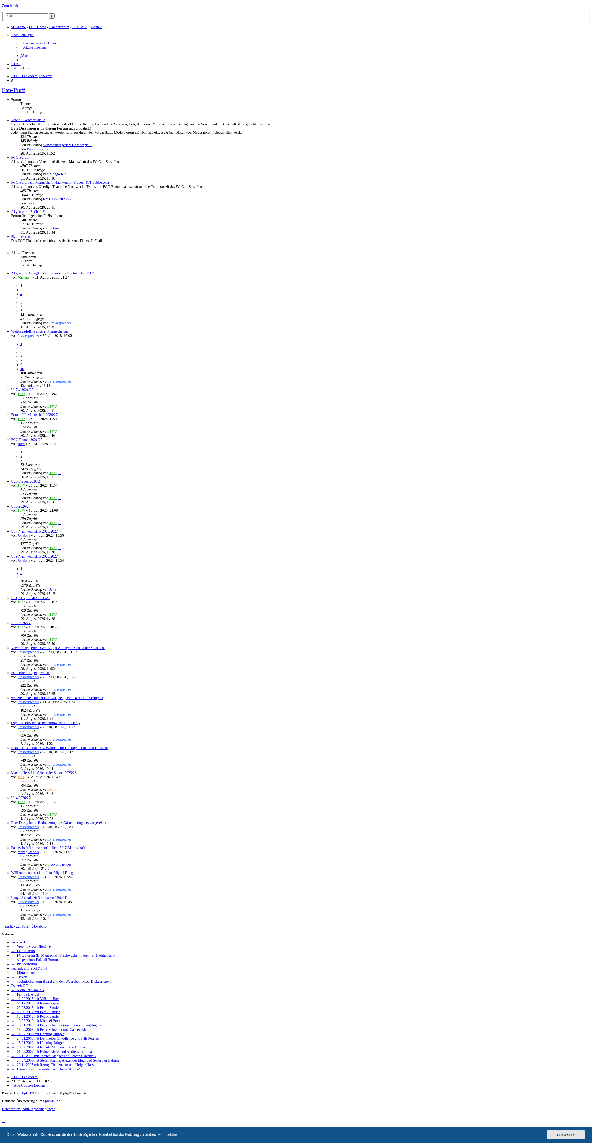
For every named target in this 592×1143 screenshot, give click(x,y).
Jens (21, 777)
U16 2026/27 (21, 506)
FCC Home (37, 27)
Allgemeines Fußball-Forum (31, 212)
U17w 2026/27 (22, 390)
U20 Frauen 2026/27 (26, 481)
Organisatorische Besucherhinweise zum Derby (45, 723)
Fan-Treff (13, 90)
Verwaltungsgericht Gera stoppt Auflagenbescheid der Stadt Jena (58, 648)
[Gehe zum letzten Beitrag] (73, 323)
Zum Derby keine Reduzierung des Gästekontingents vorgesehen (58, 823)
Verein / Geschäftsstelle (28, 120)
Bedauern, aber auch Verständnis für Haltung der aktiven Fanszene (59, 748)
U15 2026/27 (21, 623)
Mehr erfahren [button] (168, 1135)
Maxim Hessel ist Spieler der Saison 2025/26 (44, 773)
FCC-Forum (20, 157)
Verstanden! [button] (566, 1135)
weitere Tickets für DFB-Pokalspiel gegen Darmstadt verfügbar (57, 698)
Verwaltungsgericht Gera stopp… (67, 145)
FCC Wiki (79, 27)
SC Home (18, 27)
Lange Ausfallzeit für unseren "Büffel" (39, 898)
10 (22, 369)
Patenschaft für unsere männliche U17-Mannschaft (48, 848)
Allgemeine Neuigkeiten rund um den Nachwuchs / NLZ (53, 273)
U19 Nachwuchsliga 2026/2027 (34, 556)
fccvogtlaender (28, 852)
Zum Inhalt (10, 6)
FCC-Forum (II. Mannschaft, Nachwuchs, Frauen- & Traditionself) (60, 182)
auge (21, 444)
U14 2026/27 (21, 798)
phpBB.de (52, 1101)
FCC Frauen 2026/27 (26, 440)
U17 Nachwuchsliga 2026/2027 (34, 531)
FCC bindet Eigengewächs (30, 673)
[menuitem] (39, 43)
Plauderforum (59, 27)
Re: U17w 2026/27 (57, 199)
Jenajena (24, 535)
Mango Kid (57, 174)
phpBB (25, 1093)
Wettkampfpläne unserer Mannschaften (39, 331)
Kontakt (96, 27)
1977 (30, 203)
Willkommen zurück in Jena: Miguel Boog (42, 873)
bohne (54, 228)
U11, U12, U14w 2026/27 (30, 598)
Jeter (52, 590)
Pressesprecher (37, 149)
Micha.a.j (24, 277)
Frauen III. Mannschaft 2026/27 (34, 415)
